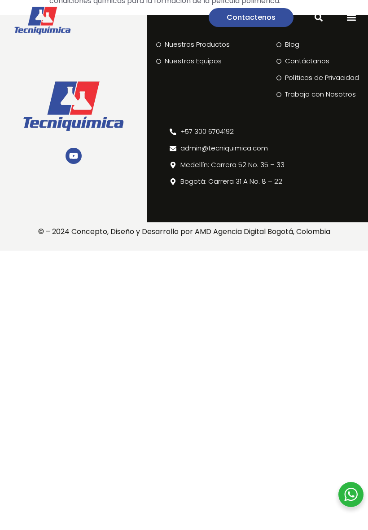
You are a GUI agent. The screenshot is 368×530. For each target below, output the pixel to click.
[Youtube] (74, 156)
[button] (351, 17)
